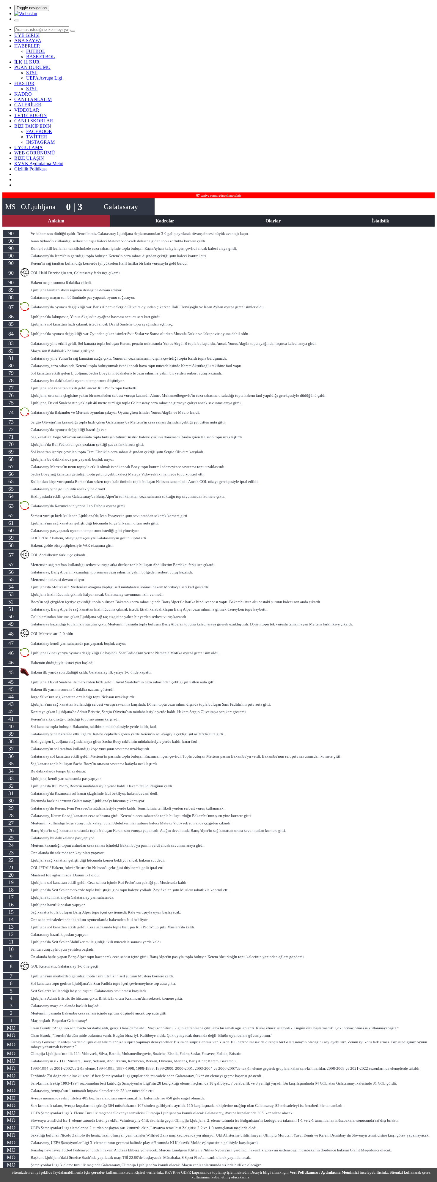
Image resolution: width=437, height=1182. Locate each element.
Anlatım (56, 220)
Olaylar (273, 220)
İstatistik (380, 220)
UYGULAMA (28, 147)
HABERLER (27, 45)
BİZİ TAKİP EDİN (32, 126)
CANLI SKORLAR (33, 120)
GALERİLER (27, 104)
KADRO (23, 94)
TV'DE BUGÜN (30, 115)
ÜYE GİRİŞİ (27, 35)
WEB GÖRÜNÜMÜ (34, 152)
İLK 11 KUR (27, 61)
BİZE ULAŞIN (29, 158)
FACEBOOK (39, 131)
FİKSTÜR (24, 83)
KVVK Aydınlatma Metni (38, 163)
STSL (31, 72)
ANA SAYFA (27, 40)
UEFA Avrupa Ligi (44, 77)
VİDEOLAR (26, 110)
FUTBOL (35, 51)
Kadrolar (164, 220)
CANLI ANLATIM (33, 99)
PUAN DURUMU (32, 67)
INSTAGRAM (40, 142)
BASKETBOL (40, 56)
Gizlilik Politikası (30, 168)
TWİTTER (36, 136)
